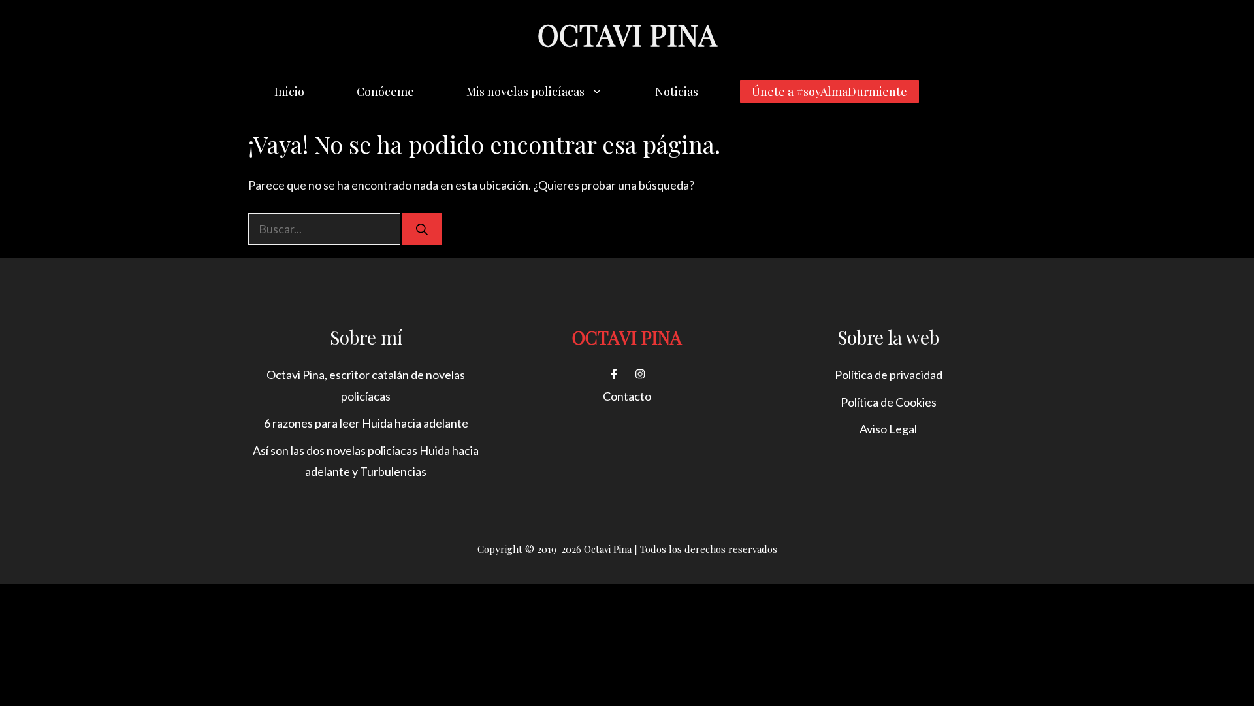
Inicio (289, 91)
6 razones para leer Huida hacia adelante (366, 423)
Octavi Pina (627, 34)
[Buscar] (422, 229)
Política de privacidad (888, 374)
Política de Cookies (889, 402)
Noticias (676, 91)
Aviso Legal (888, 429)
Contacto (627, 396)
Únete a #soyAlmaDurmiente (829, 91)
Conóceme (385, 91)
